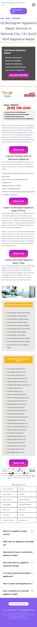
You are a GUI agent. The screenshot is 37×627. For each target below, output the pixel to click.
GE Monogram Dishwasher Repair (18, 313)
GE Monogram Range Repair (16, 332)
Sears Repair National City (15, 407)
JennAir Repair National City (16, 446)
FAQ (4, 610)
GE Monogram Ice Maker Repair (17, 319)
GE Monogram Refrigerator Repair (18, 338)
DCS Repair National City (15, 433)
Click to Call (18, 150)
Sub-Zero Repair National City (17, 410)
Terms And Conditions (26, 610)
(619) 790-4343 (19, 108)
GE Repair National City (15, 388)
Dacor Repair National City (16, 369)
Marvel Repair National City (16, 436)
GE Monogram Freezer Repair (17, 316)
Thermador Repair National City (17, 417)
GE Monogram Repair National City (19, 385)
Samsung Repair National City (17, 401)
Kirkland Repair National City (16, 439)
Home (2, 18)
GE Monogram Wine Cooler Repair (18, 329)
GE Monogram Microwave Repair (18, 341)
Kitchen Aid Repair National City (18, 398)
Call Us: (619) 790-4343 (17, 11)
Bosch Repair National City (16, 375)
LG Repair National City (15, 391)
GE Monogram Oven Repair (16, 335)
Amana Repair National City (16, 372)
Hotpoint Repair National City (17, 378)
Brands (8, 18)
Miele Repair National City (15, 452)
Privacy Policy (12, 610)
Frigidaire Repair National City (17, 381)
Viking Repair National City (16, 420)
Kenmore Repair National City (17, 394)
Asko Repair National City (15, 449)
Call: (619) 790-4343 (18, 75)
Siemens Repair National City (16, 430)
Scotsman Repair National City (17, 426)
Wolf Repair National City (15, 414)
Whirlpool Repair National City (17, 423)
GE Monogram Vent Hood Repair (18, 325)
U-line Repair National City (16, 442)
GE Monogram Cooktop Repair (17, 322)
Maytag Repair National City (16, 404)
